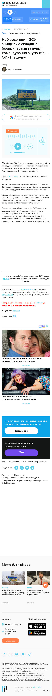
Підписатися (26, 361)
